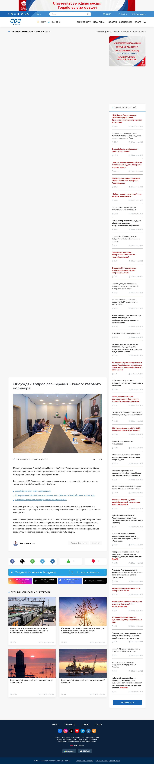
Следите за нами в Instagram (22, 581)
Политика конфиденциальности (108, 761)
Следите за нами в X (96, 581)
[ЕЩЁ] (143, 22)
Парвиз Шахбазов (79, 543)
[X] (15, 14)
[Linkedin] (25, 14)
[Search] (88, 14)
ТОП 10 (99, 725)
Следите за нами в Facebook (71, 581)
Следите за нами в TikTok (47, 581)
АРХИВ (85, 725)
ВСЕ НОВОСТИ (84, 22)
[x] (71, 731)
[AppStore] (85, 751)
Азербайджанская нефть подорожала (33, 491)
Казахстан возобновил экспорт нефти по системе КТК (41, 500)
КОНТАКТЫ (70, 725)
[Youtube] (18, 14)
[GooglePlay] (69, 751)
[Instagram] (12, 14)
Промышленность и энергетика (130, 31)
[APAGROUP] (77, 745)
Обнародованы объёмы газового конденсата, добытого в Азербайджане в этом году (55, 495)
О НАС (55, 725)
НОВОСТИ (112, 22)
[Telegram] (22, 14)
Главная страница (104, 32)
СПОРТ (138, 22)
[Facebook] (8, 14)
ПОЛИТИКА (99, 22)
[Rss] (28, 14)
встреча (96, 543)
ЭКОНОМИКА (125, 22)
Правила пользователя (84, 761)
